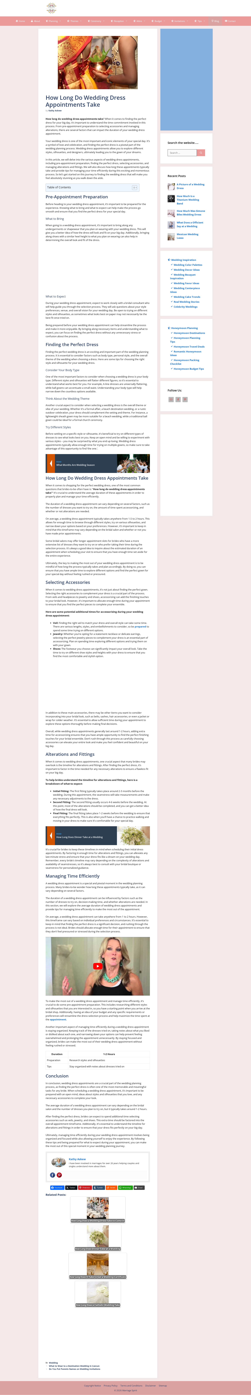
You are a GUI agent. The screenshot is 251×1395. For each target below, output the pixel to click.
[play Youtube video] (98, 966)
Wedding (53, 1362)
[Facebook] (52, 1175)
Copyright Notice (92, 1385)
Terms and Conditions (131, 1385)
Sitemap (163, 1385)
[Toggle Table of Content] (133, 187)
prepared (140, 626)
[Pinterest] (59, 1175)
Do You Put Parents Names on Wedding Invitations (74, 1369)
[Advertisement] (154, 7)
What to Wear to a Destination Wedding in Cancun (74, 1366)
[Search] (201, 152)
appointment (58, 1019)
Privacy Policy (111, 1385)
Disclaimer (150, 1385)
